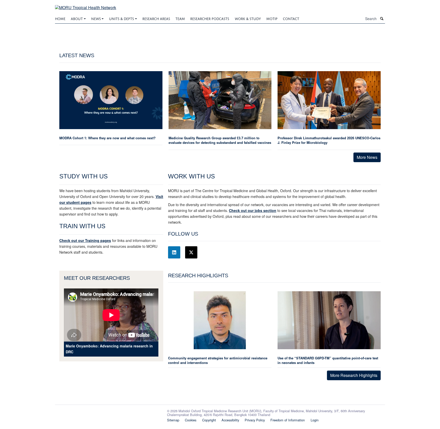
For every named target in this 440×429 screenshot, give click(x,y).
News (96, 18)
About (77, 18)
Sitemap (173, 420)
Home (60, 18)
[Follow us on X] (191, 252)
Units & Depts (121, 18)
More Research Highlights (353, 375)
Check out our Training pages (85, 240)
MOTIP (272, 18)
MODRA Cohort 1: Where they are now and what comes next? (107, 137)
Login (315, 420)
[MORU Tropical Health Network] (85, 4)
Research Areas (156, 18)
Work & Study (248, 18)
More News (367, 157)
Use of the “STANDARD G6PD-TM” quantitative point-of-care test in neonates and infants (328, 360)
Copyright (209, 420)
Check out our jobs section (252, 210)
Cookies (190, 420)
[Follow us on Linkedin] (174, 252)
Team (180, 18)
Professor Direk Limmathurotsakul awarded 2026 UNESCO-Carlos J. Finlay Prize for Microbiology (329, 140)
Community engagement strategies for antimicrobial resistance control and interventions (217, 360)
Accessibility (230, 420)
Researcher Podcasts (209, 18)
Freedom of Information (287, 420)
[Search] (382, 18)
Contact (291, 18)
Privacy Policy (255, 420)
